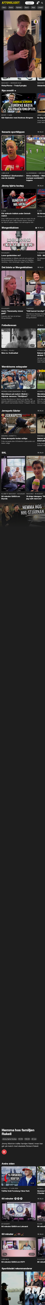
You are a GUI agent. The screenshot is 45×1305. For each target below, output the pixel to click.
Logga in (30, 3)
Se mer (37, 52)
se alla (40, 58)
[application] (22, 23)
